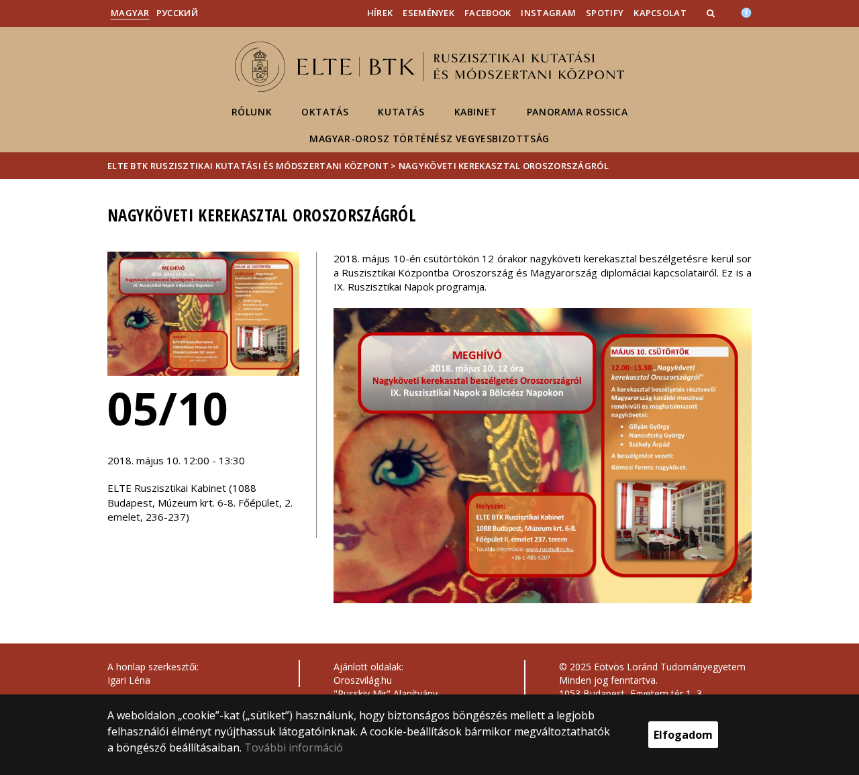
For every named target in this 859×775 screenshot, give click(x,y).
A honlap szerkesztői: (153, 666)
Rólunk (252, 111)
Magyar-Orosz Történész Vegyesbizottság (429, 138)
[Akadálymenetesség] (746, 11)
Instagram (548, 13)
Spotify (604, 13)
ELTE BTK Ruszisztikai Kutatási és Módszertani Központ (248, 166)
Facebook (487, 13)
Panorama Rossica (577, 111)
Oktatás (324, 111)
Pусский (177, 13)
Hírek (380, 13)
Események (428, 13)
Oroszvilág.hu (363, 680)
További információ (293, 747)
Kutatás (401, 111)
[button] (712, 13)
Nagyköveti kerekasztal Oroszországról (504, 166)
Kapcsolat (660, 13)
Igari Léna (128, 680)
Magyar (130, 13)
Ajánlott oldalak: (368, 666)
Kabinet (475, 111)
